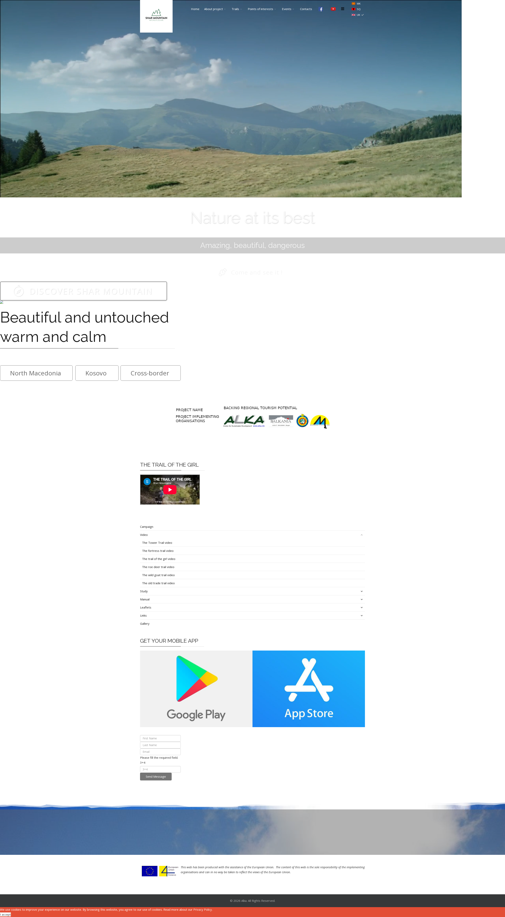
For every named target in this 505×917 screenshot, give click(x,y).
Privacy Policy (202, 909)
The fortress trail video (158, 551)
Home (195, 9)
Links (143, 615)
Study (144, 591)
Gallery (145, 623)
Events (286, 9)
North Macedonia (35, 373)
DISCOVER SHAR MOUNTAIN (91, 291)
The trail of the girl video (158, 559)
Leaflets (145, 607)
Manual (145, 599)
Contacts (306, 9)
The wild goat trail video (158, 575)
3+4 (142, 762)
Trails (235, 9)
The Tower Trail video (157, 543)
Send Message (156, 776)
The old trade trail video (158, 583)
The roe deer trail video (158, 567)
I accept (5, 914)
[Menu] (342, 9)
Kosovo (96, 373)
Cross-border (150, 373)
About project (213, 9)
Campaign (146, 527)
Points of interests (260, 9)
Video (144, 535)
